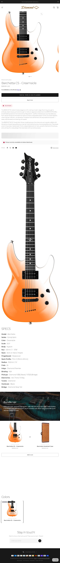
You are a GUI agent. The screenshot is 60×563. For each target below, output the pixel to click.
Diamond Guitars (6, 80)
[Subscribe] (39, 540)
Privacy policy (32, 560)
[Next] (58, 1)
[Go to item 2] (31, 76)
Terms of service (26, 560)
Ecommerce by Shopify (44, 558)
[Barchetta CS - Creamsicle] (15, 433)
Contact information (39, 560)
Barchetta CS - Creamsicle (15, 446)
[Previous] (2, 1)
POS (35, 558)
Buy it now (30, 100)
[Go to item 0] (29, 76)
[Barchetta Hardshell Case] (45, 433)
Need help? (56, 147)
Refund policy (19, 560)
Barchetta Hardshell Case (45, 446)
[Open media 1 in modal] (41, 14)
